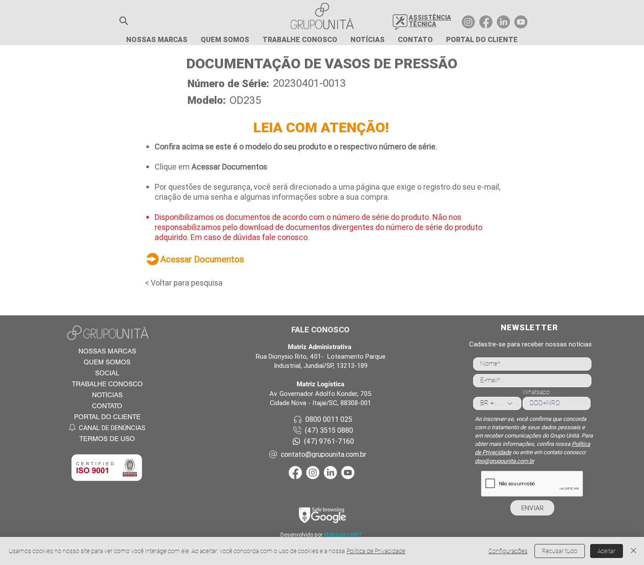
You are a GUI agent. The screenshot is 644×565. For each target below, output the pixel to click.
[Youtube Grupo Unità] (520, 21)
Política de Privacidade (376, 550)
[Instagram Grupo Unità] (468, 21)
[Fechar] (633, 551)
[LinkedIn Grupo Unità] (503, 21)
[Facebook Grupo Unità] (485, 21)
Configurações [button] (507, 550)
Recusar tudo (559, 550)
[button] (123, 20)
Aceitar (607, 550)
